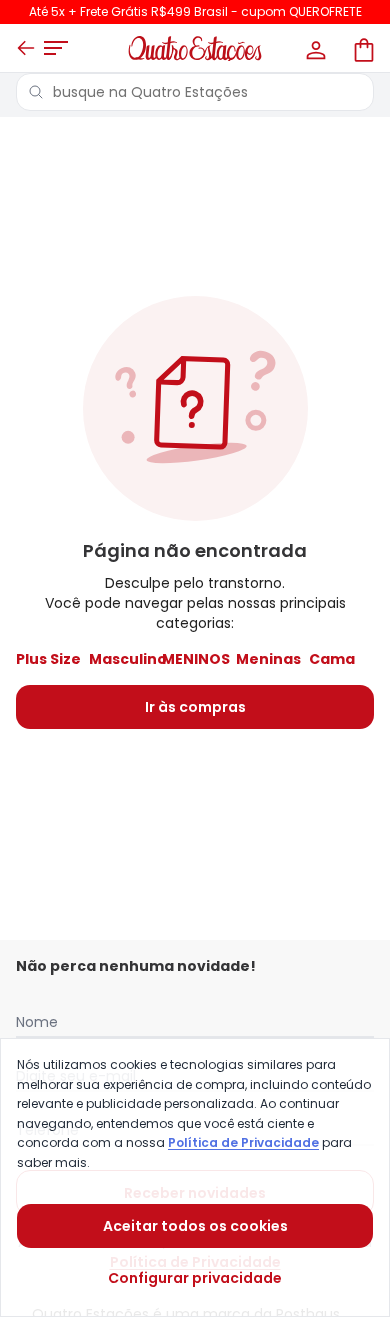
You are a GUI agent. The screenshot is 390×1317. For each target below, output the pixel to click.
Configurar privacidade (195, 1278)
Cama (332, 659)
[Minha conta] (314, 48)
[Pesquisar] (36, 92)
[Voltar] (26, 48)
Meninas (268, 659)
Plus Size (48, 659)
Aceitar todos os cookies (195, 1226)
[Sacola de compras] (362, 48)
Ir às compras (195, 707)
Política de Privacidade (243, 1142)
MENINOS (196, 659)
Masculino (128, 659)
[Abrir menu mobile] (56, 48)
